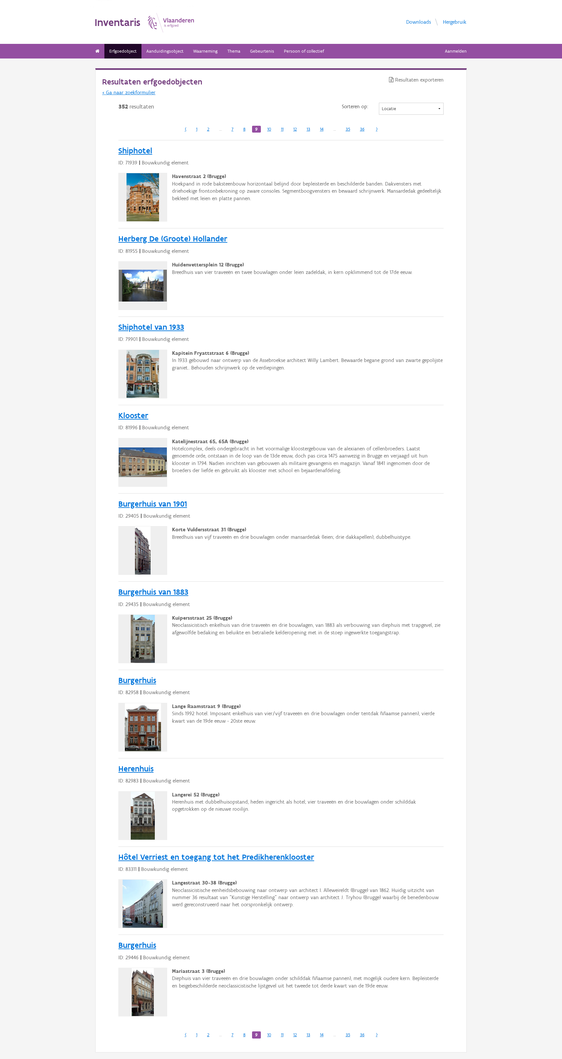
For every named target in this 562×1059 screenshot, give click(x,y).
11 (282, 129)
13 (308, 129)
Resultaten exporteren (419, 80)
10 (269, 129)
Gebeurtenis (262, 51)
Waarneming (205, 51)
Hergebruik (454, 22)
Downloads (418, 22)
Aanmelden (456, 51)
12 (295, 129)
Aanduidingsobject (164, 51)
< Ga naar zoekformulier (128, 92)
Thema (233, 51)
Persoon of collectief (304, 51)
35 (348, 129)
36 (362, 129)
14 (322, 129)
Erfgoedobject (123, 51)
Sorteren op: (355, 106)
